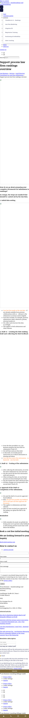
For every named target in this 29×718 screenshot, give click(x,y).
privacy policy (8, 580)
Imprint (5, 680)
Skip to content (4, 1)
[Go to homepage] (1, 7)
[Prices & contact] (25, 716)
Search (2, 57)
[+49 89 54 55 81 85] (11, 716)
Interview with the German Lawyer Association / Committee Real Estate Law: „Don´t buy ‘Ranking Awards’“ (14, 621)
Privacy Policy (18, 668)
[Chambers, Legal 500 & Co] (3, 716)
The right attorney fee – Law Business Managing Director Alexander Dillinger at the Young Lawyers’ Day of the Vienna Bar (14, 633)
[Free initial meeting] (18, 716)
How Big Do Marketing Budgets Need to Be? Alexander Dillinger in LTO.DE (13, 616)
